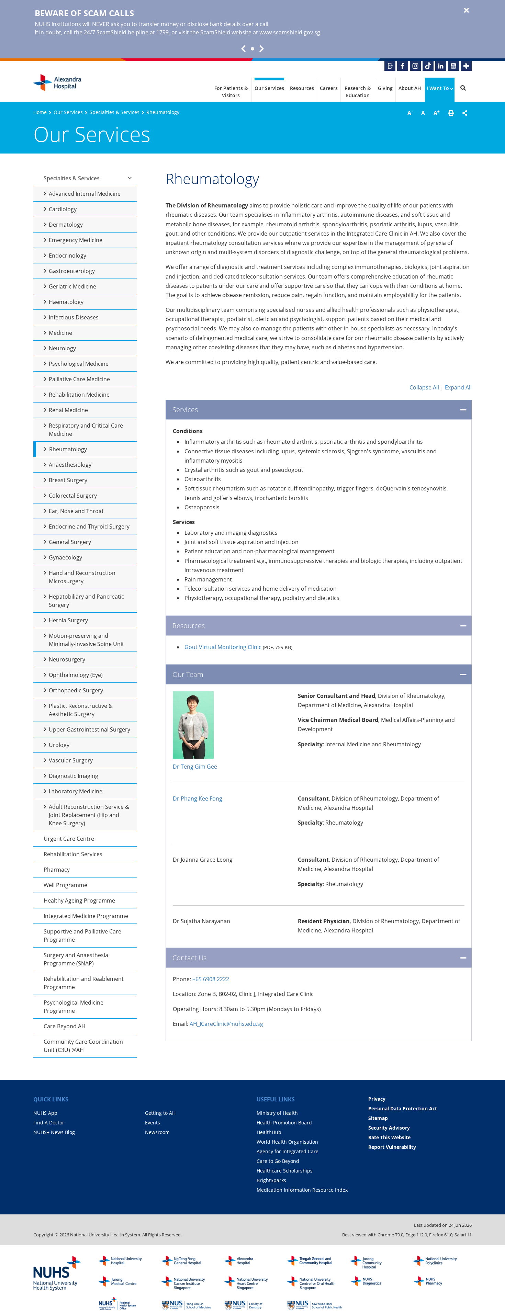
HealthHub (269, 1132)
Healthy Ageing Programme (79, 900)
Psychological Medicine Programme (73, 1007)
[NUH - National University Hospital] (126, 1262)
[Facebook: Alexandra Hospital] (402, 66)
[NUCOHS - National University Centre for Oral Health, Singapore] (314, 1283)
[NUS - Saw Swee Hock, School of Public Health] (314, 1304)
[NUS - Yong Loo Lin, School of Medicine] (188, 1304)
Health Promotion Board (284, 1122)
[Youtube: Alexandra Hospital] (453, 66)
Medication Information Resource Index (302, 1190)
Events (152, 1122)
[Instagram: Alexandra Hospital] (415, 66)
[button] (451, 113)
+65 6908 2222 (210, 979)
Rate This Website (389, 1137)
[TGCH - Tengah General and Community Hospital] (314, 1262)
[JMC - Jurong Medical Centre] (126, 1283)
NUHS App (45, 1113)
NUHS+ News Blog (54, 1132)
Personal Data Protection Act (402, 1108)
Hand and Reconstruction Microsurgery (82, 577)
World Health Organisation (287, 1142)
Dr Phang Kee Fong (197, 798)
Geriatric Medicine (72, 286)
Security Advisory (389, 1127)
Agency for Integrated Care (287, 1151)
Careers (329, 88)
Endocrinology (67, 255)
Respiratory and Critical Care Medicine (86, 430)
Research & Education (358, 92)
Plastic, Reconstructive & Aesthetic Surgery (81, 710)
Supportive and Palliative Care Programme (82, 935)
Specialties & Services (114, 112)
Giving (385, 88)
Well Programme (65, 885)
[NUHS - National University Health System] (57, 1274)
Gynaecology (65, 557)
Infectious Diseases (74, 317)
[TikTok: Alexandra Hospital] (428, 66)
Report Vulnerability (392, 1147)
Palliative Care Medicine (79, 379)
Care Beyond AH (65, 1026)
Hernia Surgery (68, 620)
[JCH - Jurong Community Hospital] (377, 1262)
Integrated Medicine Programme (86, 916)
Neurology (62, 348)
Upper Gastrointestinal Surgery (89, 729)
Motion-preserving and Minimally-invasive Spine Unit (86, 640)
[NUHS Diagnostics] (377, 1283)
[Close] (466, 10)
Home (40, 112)
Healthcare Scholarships (285, 1170)
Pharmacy (57, 869)
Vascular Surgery (71, 760)
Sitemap (378, 1118)
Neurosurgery (67, 659)
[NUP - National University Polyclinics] (440, 1262)
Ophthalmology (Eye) (76, 675)
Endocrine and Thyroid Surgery (89, 526)
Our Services (269, 88)
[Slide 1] (252, 48)
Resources (302, 88)
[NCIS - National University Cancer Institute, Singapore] (188, 1283)
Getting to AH (160, 1113)
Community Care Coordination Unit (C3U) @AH (83, 1046)
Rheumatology (68, 449)
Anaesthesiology (70, 464)
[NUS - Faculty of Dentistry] (251, 1304)
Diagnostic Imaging (73, 776)
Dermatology (66, 224)
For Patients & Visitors (231, 92)
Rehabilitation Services (73, 854)
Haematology (66, 302)
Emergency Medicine (75, 240)
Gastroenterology (72, 271)
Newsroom (157, 1132)
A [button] (410, 113)
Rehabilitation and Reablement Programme (84, 983)
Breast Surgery (68, 480)
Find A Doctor (48, 1122)
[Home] (251, 1262)
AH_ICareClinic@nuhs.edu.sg (226, 1024)
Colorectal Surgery (73, 495)
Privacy (376, 1099)
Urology (59, 745)
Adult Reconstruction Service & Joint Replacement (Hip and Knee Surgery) (89, 815)
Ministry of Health (277, 1113)
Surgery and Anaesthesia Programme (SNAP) (76, 959)
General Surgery (70, 542)
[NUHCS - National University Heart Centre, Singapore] (251, 1283)
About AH (410, 88)
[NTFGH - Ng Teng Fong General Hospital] (188, 1262)
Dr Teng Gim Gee (195, 766)
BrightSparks (271, 1180)
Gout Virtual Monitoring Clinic (222, 647)
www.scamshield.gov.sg (289, 32)
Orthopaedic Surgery (76, 690)
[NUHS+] (466, 66)
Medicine (60, 333)
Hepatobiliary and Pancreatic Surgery (86, 601)
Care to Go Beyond (278, 1161)
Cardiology (63, 209)
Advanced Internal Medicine (85, 193)
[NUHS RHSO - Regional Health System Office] (126, 1304)
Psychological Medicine (79, 363)
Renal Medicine (68, 410)
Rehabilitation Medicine (79, 394)
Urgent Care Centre (69, 838)
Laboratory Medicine (75, 791)
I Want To (438, 88)
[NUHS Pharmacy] (440, 1283)
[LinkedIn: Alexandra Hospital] (440, 66)
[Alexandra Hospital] (57, 82)
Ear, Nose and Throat (76, 511)
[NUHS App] (389, 66)
